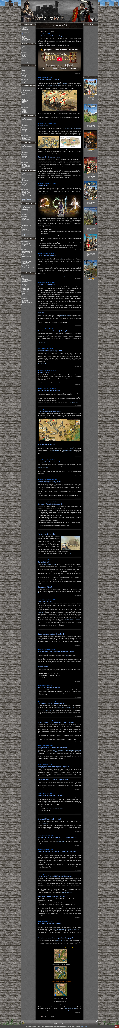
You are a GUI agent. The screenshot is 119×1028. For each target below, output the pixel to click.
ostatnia (52, 31)
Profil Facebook (26, 34)
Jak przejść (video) (26, 62)
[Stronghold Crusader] (90, 250)
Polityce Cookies (84, 1026)
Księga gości (25, 29)
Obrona (23, 102)
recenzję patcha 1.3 (61, 841)
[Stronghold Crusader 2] (90, 94)
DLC (62, 515)
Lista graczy (24, 38)
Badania (23, 99)
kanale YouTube (58, 654)
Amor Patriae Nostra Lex (27, 251)
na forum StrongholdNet (58, 382)
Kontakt (23, 309)
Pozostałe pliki (25, 281)
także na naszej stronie (46, 710)
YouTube (69, 553)
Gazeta (23, 28)
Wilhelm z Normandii (26, 260)
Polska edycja (25, 210)
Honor (23, 97)
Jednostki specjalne (26, 131)
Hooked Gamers (44, 823)
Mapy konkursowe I (26, 245)
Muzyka (23, 82)
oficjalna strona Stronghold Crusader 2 (66, 707)
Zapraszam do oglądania (43, 592)
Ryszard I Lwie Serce (26, 261)
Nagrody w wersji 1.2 (26, 137)
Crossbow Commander (27, 302)
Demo (23, 124)
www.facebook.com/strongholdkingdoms (54, 808)
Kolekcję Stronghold (69, 448)
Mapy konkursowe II (26, 247)
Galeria (23, 49)
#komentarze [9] (78, 249)
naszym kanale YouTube (70, 1008)
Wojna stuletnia (25, 262)
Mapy (23, 278)
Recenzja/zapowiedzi (26, 192)
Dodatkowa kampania (27, 252)
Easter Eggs (24, 229)
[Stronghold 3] (90, 147)
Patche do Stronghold (26, 280)
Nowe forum (24, 35)
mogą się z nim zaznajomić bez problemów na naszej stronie (65, 929)
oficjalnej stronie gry (63, 83)
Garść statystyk (25, 191)
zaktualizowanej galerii (53, 85)
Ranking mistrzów (26, 39)
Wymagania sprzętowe (27, 47)
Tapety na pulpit (25, 296)
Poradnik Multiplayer (26, 199)
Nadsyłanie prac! (25, 40)
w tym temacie (71, 693)
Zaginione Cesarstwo (26, 270)
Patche (23, 71)
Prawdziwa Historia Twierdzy (28, 267)
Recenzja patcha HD (26, 225)
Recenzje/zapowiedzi (26, 231)
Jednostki (24, 56)
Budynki (23, 55)
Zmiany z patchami (26, 139)
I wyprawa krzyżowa (26, 256)
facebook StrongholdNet (73, 402)
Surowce (24, 95)
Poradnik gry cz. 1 (26, 197)
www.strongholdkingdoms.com (56, 806)
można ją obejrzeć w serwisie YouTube (47, 639)
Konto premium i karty (27, 104)
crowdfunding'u (41, 612)
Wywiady (24, 60)
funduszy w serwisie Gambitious (49, 564)
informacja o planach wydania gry (72, 128)
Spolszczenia (25, 279)
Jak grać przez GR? (26, 286)
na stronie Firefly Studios (67, 892)
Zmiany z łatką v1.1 (26, 193)
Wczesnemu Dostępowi (68, 575)
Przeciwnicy (24, 54)
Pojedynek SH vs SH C (27, 234)
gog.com (64, 783)
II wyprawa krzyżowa (26, 257)
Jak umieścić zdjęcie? (27, 287)
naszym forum (59, 940)
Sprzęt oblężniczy (26, 76)
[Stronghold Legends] (90, 198)
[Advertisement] (90, 51)
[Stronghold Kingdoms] (90, 121)
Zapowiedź (24, 109)
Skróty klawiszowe (26, 160)
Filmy (23, 294)
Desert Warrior (25, 301)
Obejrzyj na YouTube (42, 342)
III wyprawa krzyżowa (26, 259)
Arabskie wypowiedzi (26, 195)
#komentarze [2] (78, 697)
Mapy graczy (25, 244)
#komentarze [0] (78, 73)
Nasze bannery (25, 308)
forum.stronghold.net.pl (61, 258)
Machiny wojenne (26, 133)
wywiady (67, 655)
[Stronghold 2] (90, 224)
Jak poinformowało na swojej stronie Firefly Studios (50, 854)
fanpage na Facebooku (43, 467)
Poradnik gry (25, 112)
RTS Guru (57, 751)
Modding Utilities (25, 288)
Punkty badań (25, 100)
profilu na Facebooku (65, 315)
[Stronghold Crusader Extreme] (90, 172)
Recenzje (24, 111)
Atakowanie (24, 101)
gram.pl (60, 783)
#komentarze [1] (78, 366)
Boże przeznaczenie (26, 268)
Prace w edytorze (26, 243)
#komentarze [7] (78, 119)
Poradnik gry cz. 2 (26, 198)
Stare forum (24, 36)
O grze (23, 46)
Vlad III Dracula (25, 263)
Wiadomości (24, 27)
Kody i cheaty (25, 125)
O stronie (24, 306)
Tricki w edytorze (25, 289)
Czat (23, 37)
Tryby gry (24, 221)
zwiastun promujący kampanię (63, 276)
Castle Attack (25, 300)
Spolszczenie (25, 50)
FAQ (23, 89)
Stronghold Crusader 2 (53, 658)
